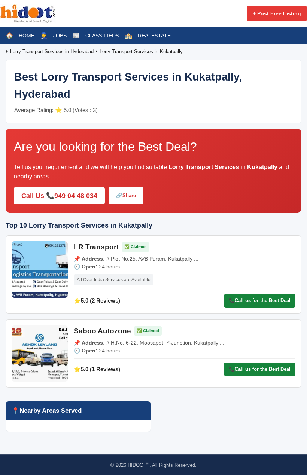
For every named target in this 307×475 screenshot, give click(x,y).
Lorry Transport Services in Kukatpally (141, 51)
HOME (26, 36)
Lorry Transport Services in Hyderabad (52, 51)
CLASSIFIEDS (102, 36)
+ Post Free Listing (277, 13)
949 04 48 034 (75, 195)
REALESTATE (154, 36)
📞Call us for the (260, 300)
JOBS (60, 36)
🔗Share (126, 195)
